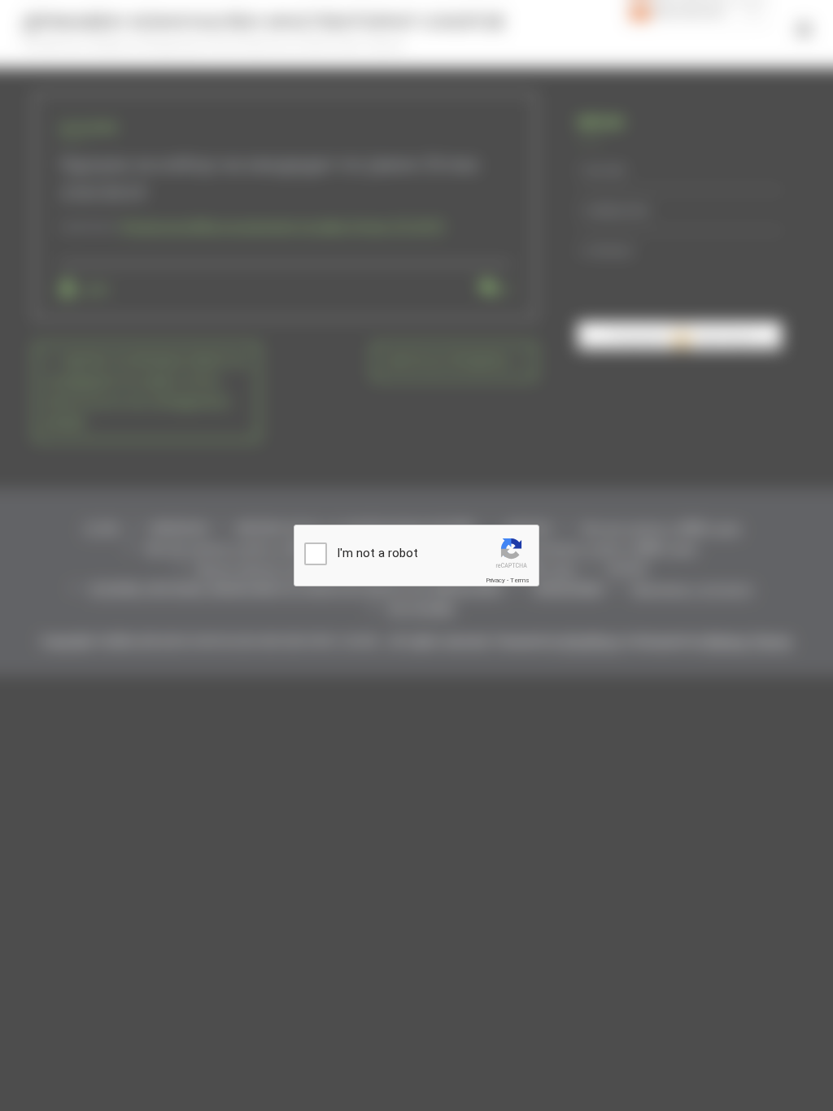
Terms (520, 580)
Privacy (495, 580)
